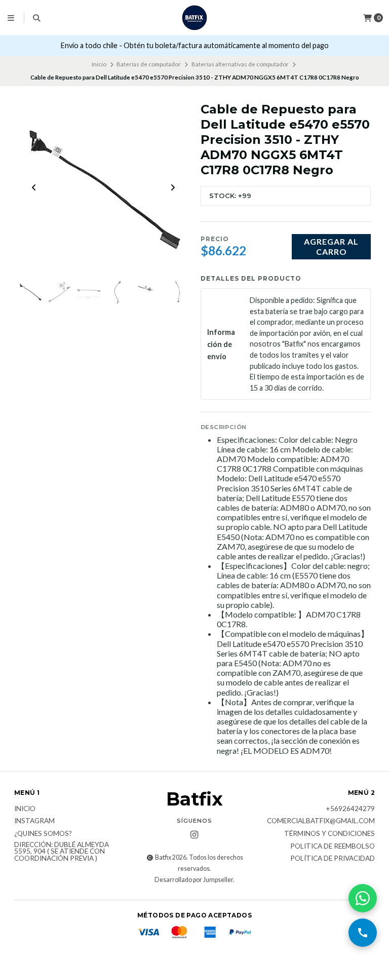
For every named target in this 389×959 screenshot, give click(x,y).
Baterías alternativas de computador (240, 64)
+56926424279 (350, 809)
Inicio (99, 64)
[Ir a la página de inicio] (194, 17)
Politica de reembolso (332, 846)
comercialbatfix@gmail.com (321, 821)
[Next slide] (172, 187)
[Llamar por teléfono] (362, 932)
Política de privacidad (332, 858)
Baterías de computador (148, 64)
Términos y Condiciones (329, 833)
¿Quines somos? (43, 833)
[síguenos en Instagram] (194, 834)
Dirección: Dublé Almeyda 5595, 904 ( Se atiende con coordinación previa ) (61, 851)
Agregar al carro (331, 246)
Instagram (34, 821)
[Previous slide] (34, 187)
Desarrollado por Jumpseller (193, 880)
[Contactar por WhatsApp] (362, 898)
